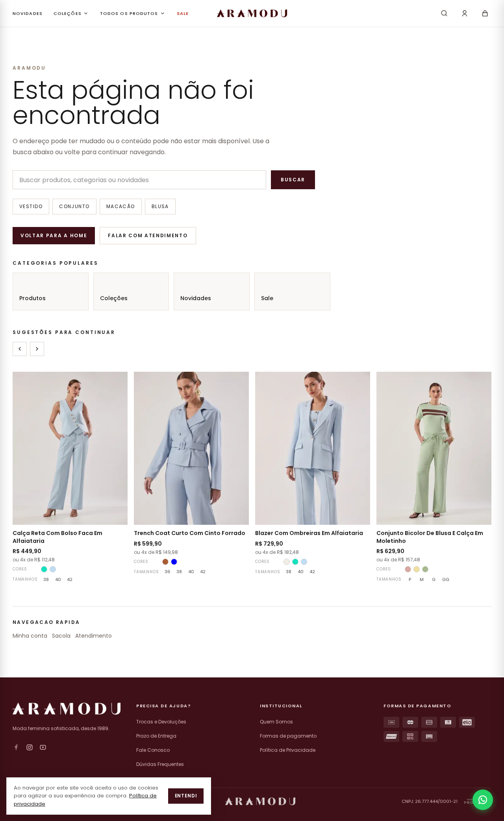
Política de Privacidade (287, 750)
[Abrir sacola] (485, 13)
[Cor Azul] (174, 562)
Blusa (160, 206)
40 (58, 579)
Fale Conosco (153, 750)
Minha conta (30, 636)
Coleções (114, 298)
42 (69, 579)
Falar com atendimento (147, 235)
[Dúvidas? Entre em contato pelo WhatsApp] (482, 800)
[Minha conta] (464, 13)
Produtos (32, 298)
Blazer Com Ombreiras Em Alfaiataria (309, 533)
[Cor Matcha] (425, 569)
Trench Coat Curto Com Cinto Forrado (189, 533)
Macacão (120, 206)
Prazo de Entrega (156, 735)
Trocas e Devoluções (161, 721)
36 (167, 571)
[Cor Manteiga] (416, 569)
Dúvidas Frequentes (160, 764)
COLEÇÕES (68, 13)
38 (46, 579)
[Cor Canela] (165, 562)
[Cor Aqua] (44, 569)
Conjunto (74, 206)
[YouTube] (42, 747)
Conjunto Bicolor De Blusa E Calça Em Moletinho (429, 536)
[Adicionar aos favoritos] (116, 382)
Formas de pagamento (288, 735)
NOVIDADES (28, 13)
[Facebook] (16, 747)
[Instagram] (29, 747)
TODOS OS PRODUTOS (129, 13)
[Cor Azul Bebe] (53, 569)
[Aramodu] (252, 13)
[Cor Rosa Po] (408, 569)
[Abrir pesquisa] (444, 13)
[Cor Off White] (287, 562)
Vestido (31, 206)
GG (445, 579)
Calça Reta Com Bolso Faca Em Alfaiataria (57, 536)
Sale (267, 298)
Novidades (195, 298)
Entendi (186, 796)
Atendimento (93, 636)
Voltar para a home (53, 235)
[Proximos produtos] (37, 349)
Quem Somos (276, 721)
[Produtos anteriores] (20, 349)
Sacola (61, 636)
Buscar (293, 179)
